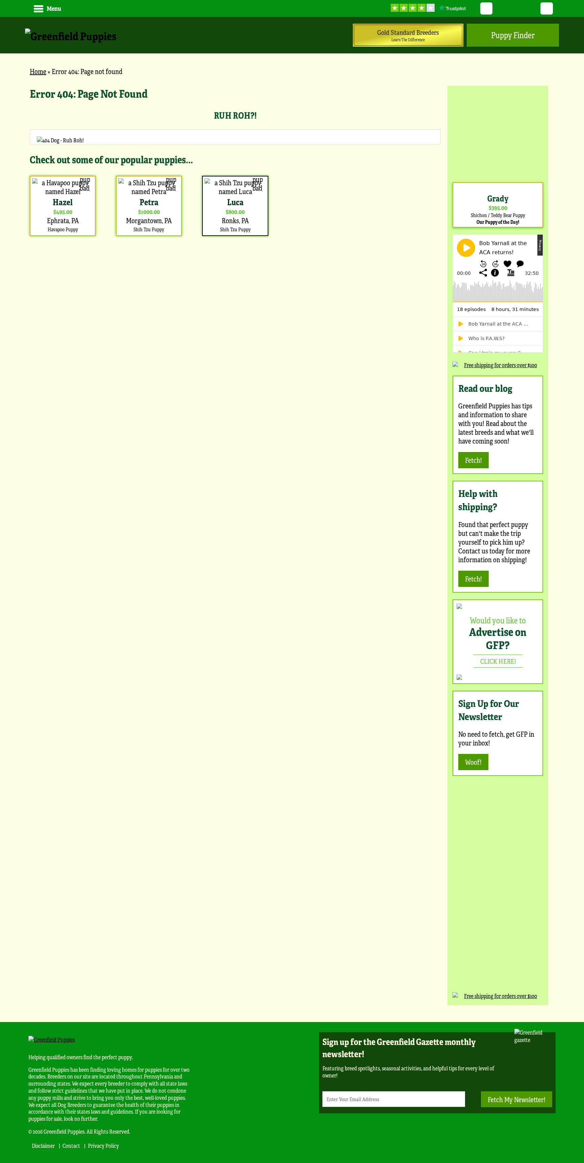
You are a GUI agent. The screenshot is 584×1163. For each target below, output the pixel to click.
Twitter (486, 8)
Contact (71, 1145)
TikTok (546, 8)
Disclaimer (43, 1145)
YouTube (501, 8)
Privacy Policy (103, 1145)
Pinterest (516, 8)
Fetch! (473, 460)
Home (38, 71)
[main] (235, 162)
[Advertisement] (498, 133)
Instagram (532, 8)
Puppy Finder (513, 35)
